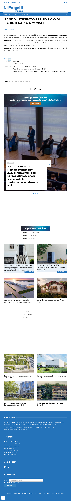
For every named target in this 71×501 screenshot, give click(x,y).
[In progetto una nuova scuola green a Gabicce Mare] (19, 363)
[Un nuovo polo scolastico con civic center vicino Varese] (52, 363)
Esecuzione (26, 317)
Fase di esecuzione (29, 238)
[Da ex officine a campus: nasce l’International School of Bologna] (19, 390)
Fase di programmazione (31, 232)
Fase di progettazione (30, 235)
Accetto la (8, 482)
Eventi (17, 14)
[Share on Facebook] (30, 89)
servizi (11, 81)
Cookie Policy (60, 493)
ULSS (13, 35)
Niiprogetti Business (10, 2)
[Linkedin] (66, 2)
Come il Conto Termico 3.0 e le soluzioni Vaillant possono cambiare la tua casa (51, 267)
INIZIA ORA (35, 104)
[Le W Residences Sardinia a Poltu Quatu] (52, 288)
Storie (11, 14)
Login (19, 2)
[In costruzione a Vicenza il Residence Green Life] (52, 390)
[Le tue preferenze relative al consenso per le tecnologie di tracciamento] (3, 498)
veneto (16, 81)
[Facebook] (64, 2)
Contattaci (24, 14)
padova (27, 81)
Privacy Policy (15, 482)
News (5, 14)
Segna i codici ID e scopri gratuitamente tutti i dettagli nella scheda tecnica (39, 71)
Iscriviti (10, 485)
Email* (6, 480)
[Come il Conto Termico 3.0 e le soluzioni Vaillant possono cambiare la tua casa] (52, 254)
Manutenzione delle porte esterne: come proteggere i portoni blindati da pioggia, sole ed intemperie (18, 267)
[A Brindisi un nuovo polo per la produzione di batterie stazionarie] (19, 288)
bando (22, 81)
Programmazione (28, 311)
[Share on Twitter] (35, 89)
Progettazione (27, 314)
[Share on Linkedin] (40, 89)
